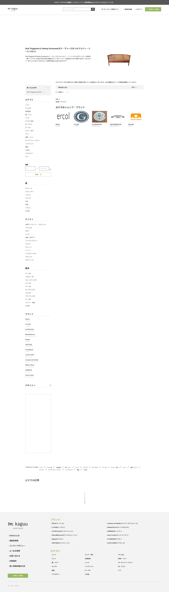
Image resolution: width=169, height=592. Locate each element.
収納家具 (28, 111)
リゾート (28, 250)
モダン (27, 231)
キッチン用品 (29, 121)
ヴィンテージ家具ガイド (111, 9)
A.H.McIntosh (29, 330)
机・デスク (28, 124)
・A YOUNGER (114, 539)
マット (27, 134)
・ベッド (86, 563)
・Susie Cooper (117, 535)
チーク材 (28, 286)
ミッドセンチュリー (31, 241)
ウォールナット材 (30, 280)
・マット (53, 559)
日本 (26, 201)
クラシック (28, 257)
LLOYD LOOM (29, 356)
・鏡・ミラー (54, 563)
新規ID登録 (128, 9)
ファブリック (29, 144)
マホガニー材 (29, 277)
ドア (26, 157)
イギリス (28, 195)
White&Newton (30, 335)
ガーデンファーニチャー (32, 141)
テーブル (28, 128)
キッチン (86, 467)
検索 (36, 174)
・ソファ (53, 555)
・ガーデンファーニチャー (125, 563)
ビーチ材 (28, 299)
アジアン (28, 244)
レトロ (27, 234)
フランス (28, 208)
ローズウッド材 (30, 290)
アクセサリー (29, 153)
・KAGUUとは (13, 535)
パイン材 (28, 283)
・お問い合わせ (14, 556)
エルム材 (28, 293)
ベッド (27, 118)
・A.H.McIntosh (61, 531)
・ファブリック (88, 566)
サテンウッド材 (30, 296)
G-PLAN (28, 325)
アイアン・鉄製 (30, 303)
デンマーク (28, 188)
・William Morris (117, 527)
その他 (27, 150)
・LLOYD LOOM (115, 543)
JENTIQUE (29, 346)
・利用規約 (12, 561)
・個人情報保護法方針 (16, 566)
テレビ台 (28, 108)
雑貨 (26, 147)
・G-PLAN (57, 527)
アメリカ (28, 198)
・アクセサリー (55, 574)
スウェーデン (29, 192)
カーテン (42, 470)
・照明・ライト (122, 559)
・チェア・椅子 (88, 555)
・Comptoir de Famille (122, 523)
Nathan (27, 340)
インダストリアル (30, 254)
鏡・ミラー (28, 115)
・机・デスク (121, 566)
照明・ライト (29, 137)
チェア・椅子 (29, 131)
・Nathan (56, 539)
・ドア (119, 570)
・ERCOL (57, 523)
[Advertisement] (84, 29)
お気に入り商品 (154, 9)
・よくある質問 (14, 551)
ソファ (27, 105)
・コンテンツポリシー (16, 546)
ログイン (139, 9)
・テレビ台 (120, 555)
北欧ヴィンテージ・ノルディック (35, 225)
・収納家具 (87, 559)
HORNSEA (28, 371)
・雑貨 (52, 570)
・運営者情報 (13, 540)
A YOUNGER (29, 351)
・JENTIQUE (59, 543)
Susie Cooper (29, 376)
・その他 (86, 574)
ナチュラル (28, 228)
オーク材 (28, 274)
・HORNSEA (114, 531)
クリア (46, 87)
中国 (26, 205)
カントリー (28, 247)
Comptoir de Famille (31, 361)
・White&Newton (63, 535)
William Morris (29, 366)
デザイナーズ (29, 260)
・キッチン (53, 566)
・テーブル (87, 570)
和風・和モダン (30, 237)
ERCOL (28, 320)
